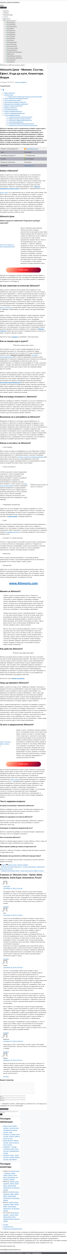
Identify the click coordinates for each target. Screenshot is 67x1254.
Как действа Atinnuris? (11, 109)
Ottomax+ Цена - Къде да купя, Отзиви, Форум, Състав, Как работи (11, 1157)
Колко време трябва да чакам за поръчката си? (21, 123)
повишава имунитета (13, 532)
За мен (5, 1224)
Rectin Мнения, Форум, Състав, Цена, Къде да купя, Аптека (11, 1143)
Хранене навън (8, 15)
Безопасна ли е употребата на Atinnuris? (16, 104)
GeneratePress (36, 1253)
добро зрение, (13, 516)
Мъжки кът (6, 18)
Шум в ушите (4, 192)
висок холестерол (6, 307)
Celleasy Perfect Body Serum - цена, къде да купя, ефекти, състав (22, 871)
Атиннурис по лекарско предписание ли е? (20, 120)
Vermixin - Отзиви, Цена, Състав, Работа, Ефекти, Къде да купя (11, 1136)
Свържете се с (8, 1226)
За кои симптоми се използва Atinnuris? (16, 98)
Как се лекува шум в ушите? (13, 100)
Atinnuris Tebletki (22, 865)
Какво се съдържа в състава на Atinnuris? (20, 118)
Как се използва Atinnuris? (16, 122)
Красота (6, 11)
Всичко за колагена (18, 678)
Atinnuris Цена (9, 95)
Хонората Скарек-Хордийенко (10, 2)
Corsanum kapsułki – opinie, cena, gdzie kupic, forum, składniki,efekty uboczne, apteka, (11, 1217)
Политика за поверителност (12, 1229)
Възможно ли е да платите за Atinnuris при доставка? (23, 125)
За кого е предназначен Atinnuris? (15, 113)
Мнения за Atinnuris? (11, 107)
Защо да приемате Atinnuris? (13, 111)
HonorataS (6, 886)
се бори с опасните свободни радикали (30, 457)
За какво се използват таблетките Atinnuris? (20, 117)
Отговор (6, 906)
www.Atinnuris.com (32, 149)
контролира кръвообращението (10, 382)
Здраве (5, 16)
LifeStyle (6, 13)
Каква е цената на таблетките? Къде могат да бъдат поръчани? (25, 96)
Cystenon (15, 337)
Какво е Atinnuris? (9, 93)
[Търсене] (1, 1114)
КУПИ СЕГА (23, 270)
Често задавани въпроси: (12, 115)
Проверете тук (29, 165)
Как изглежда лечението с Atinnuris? (15, 102)
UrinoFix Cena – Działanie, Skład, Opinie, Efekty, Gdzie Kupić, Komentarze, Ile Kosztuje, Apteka (11, 1175)
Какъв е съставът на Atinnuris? (13, 105)
